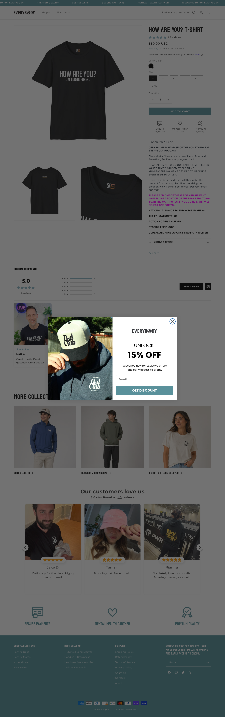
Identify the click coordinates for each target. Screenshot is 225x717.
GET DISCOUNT (144, 390)
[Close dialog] (172, 321)
